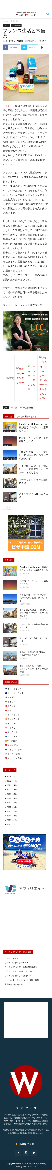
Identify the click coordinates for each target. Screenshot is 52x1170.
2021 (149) (11, 785)
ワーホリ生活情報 (26, 408)
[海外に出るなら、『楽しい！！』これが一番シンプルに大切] (10, 670)
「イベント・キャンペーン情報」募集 (22, 980)
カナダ (10, 697)
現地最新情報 (16, 25)
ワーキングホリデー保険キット (19, 975)
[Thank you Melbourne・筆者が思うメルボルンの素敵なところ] (10, 427)
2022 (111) (11, 780)
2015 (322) (11, 811)
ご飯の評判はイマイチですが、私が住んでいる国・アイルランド (33, 455)
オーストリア (13, 714)
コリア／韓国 (13, 754)
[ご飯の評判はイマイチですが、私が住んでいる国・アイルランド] (10, 455)
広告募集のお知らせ (14, 984)
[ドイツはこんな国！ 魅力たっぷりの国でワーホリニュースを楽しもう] (10, 469)
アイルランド (8, 459)
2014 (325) (11, 815)
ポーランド (12, 732)
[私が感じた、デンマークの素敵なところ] (10, 441)
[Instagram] (26, 1153)
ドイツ (6, 473)
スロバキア (12, 736)
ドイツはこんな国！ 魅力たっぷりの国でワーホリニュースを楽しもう (33, 469)
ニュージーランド (15, 693)
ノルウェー (12, 727)
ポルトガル (12, 745)
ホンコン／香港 (14, 758)
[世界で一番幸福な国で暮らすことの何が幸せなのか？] (10, 656)
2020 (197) (11, 789)
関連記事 (9, 416)
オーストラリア (9, 431)
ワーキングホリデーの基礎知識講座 (21, 967)
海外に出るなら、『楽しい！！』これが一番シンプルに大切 (34, 669)
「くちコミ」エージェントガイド (20, 971)
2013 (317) (11, 820)
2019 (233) (11, 794)
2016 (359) (11, 807)
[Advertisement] (26, 5)
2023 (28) (10, 776)
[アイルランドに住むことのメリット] (10, 497)
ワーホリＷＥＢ (12, 958)
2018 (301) (11, 798)
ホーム (5, 21)
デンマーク (7, 445)
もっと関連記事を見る (26, 416)
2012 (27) (10, 824)
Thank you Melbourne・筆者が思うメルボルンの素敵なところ (33, 427)
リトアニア (12, 740)
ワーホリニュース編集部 (14, 41)
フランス (14, 21)
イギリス (11, 701)
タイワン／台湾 (14, 749)
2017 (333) (11, 802)
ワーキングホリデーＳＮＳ (17, 962)
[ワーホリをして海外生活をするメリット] (10, 483)
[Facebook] (18, 1153)
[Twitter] (34, 1153)
